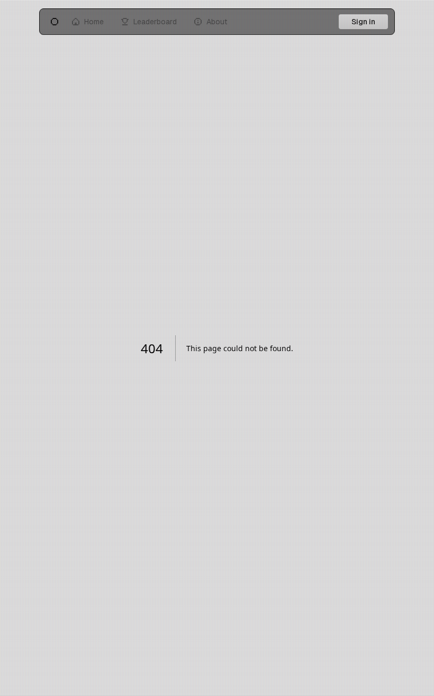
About (217, 21)
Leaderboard (155, 21)
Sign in (363, 21)
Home (94, 21)
